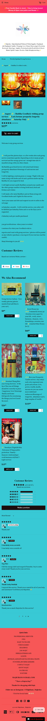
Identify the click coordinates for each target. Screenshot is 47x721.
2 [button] (22, 616)
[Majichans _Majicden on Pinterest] (21, 701)
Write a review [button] (23, 508)
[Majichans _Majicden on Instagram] (25, 701)
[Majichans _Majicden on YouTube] (28, 701)
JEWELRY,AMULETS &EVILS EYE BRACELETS (23, 659)
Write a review (20, 257)
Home (4, 59)
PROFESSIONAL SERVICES (23, 636)
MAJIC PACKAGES (23, 642)
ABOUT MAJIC (23, 668)
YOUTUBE (23, 673)
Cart (43, 3)
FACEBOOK (23, 671)
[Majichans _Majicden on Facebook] (17, 701)
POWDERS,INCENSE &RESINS (23, 662)
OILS (23, 639)
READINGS (24, 648)
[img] (6, 522)
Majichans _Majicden (24, 707)
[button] (6, 123)
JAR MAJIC (23, 651)
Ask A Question (36, 719)
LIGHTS (23, 656)
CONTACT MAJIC (23, 665)
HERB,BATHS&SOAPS (23, 653)
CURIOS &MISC (23, 645)
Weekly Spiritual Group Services (20, 59)
